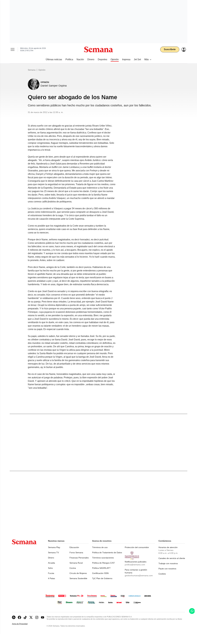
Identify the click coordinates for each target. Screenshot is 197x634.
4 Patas (51, 578)
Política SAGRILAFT (101, 568)
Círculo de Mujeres (78, 573)
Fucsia (51, 573)
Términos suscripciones (103, 558)
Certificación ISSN (100, 573)
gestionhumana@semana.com (139, 575)
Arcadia (51, 563)
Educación (74, 547)
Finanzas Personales (79, 558)
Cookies (162, 574)
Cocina (73, 568)
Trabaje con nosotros (168, 563)
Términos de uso (100, 547)
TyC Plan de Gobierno (102, 578)
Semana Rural (76, 563)
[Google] (13, 617)
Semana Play (54, 547)
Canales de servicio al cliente (171, 558)
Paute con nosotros (167, 568)
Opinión (41, 70)
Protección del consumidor (137, 547)
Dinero (51, 558)
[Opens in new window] (19, 617)
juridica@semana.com (135, 564)
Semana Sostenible (78, 578)
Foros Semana (76, 552)
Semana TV (53, 552)
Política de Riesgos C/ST (103, 563)
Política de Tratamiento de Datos (107, 552)
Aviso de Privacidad (23, 624)
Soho (50, 568)
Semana (31, 70)
